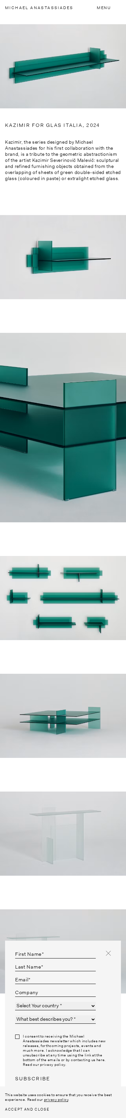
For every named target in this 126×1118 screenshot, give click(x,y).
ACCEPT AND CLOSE (27, 1109)
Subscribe (32, 1078)
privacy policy (56, 1099)
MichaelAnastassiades (39, 7)
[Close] (108, 953)
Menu (104, 7)
